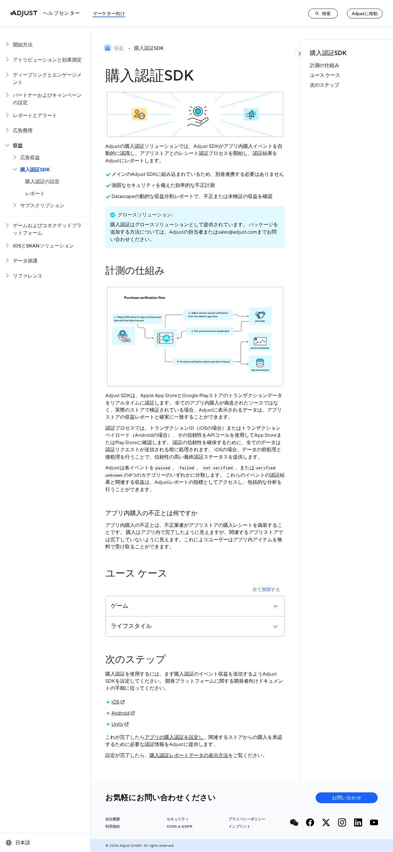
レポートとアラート (35, 115)
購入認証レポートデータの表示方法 (189, 755)
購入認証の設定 (42, 181)
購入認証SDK (35, 169)
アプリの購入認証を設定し (174, 737)
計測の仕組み (135, 270)
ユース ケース (136, 573)
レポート (35, 193)
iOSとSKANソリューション (43, 246)
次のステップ (135, 659)
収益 (18, 145)
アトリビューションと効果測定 (47, 60)
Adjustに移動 (365, 14)
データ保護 (25, 261)
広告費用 (23, 130)
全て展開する (266, 589)
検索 (326, 14)
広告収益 (30, 157)
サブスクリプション (42, 205)
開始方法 (23, 44)
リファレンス (27, 276)
